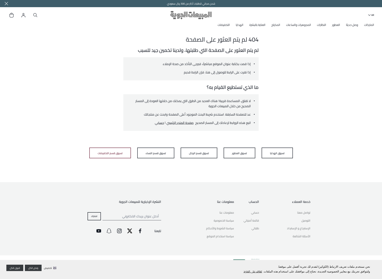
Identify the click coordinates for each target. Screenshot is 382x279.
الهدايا (239, 24)
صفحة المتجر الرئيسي (180, 123)
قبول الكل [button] (15, 268)
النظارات (321, 24)
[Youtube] (98, 230)
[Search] (35, 15)
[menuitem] (368, 26)
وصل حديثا (352, 24)
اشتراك (94, 216)
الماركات (369, 24)
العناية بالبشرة (257, 24)
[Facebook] (140, 230)
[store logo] (191, 15)
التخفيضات (224, 24)
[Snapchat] (109, 230)
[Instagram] (119, 230)
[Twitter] (129, 230)
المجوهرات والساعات (298, 24)
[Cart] (11, 15)
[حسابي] (23, 15)
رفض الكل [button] (33, 268)
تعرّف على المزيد (253, 271)
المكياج (275, 24)
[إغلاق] (6, 3)
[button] (50, 268)
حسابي (159, 123)
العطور (336, 24)
